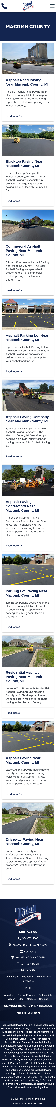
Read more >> (14, 116)
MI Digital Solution (35, 1103)
